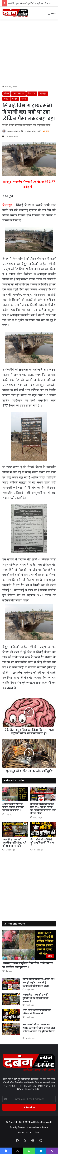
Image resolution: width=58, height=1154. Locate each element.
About (29, 1132)
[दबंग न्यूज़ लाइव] (15, 13)
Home (7, 86)
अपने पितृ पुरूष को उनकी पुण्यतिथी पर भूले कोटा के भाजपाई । (14, 842)
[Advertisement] (29, 53)
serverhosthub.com (38, 1127)
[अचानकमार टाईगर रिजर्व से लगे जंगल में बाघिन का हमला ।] (15, 794)
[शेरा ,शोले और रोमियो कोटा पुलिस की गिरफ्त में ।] (43, 829)
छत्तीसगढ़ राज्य (18, 93)
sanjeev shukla (13, 131)
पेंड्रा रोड (31, 93)
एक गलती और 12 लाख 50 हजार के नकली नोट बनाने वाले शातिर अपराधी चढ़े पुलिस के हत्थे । (39, 1029)
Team (37, 1132)
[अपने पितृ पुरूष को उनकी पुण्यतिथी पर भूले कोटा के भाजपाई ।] (15, 829)
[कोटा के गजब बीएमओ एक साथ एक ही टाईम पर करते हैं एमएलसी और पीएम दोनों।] (43, 794)
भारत (6, 98)
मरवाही (14, 98)
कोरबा (15, 86)
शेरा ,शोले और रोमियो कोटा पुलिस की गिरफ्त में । (27, 3)
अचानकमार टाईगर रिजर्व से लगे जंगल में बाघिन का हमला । (13, 807)
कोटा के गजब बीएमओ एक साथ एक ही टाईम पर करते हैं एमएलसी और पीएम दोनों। (43, 809)
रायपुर (23, 98)
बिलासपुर (42, 93)
